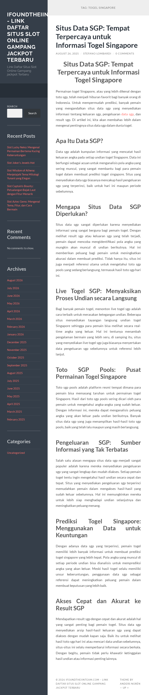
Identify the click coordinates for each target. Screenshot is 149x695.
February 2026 (16, 326)
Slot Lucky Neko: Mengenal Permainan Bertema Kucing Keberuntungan (23, 151)
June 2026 (13, 295)
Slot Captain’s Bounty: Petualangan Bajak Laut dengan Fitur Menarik (21, 189)
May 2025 (13, 396)
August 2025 (15, 373)
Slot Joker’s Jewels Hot (21, 162)
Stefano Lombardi (97, 53)
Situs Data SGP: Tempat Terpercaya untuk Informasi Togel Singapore (97, 36)
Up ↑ (126, 687)
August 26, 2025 (67, 53)
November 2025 (17, 349)
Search (12, 106)
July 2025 (13, 380)
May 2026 (13, 303)
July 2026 (13, 288)
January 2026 (15, 334)
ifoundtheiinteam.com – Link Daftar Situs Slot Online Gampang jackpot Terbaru (82, 683)
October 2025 (15, 357)
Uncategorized (16, 452)
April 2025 (13, 404)
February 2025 (16, 419)
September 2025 (17, 365)
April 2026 (13, 311)
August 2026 (15, 280)
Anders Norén (130, 683)
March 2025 (14, 411)
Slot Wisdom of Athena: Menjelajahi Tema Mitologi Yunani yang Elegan (23, 174)
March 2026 (14, 318)
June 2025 (13, 388)
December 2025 (17, 342)
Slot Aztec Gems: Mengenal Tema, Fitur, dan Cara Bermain (23, 205)
